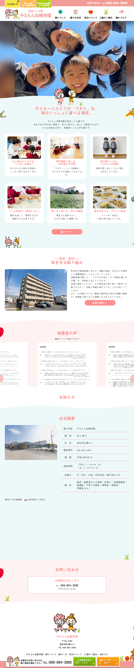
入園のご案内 (90, 654)
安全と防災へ (99, 302)
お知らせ (103, 654)
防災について (75, 654)
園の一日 (62, 654)
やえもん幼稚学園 (34, 654)
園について (66, 231)
